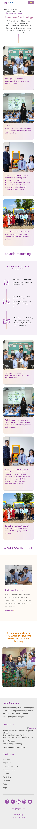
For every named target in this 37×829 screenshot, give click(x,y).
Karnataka (20, 711)
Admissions (7, 777)
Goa (5, 711)
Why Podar (7, 763)
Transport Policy (9, 770)
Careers (6, 773)
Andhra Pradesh (9, 708)
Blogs (5, 788)
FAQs (5, 784)
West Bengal (18, 717)
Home (5, 10)
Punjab (26, 714)
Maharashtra (16, 714)
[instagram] (24, 801)
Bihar (19, 708)
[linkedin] (18, 801)
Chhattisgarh (28, 708)
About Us (6, 759)
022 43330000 (22, 747)
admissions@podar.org (12, 744)
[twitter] (13, 801)
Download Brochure (10, 766)
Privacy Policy (18, 815)
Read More (9, 611)
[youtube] (30, 801)
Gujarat (11, 711)
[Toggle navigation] (31, 2)
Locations (6, 780)
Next (35, 665)
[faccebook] (7, 801)
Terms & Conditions (18, 817)
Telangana (7, 717)
